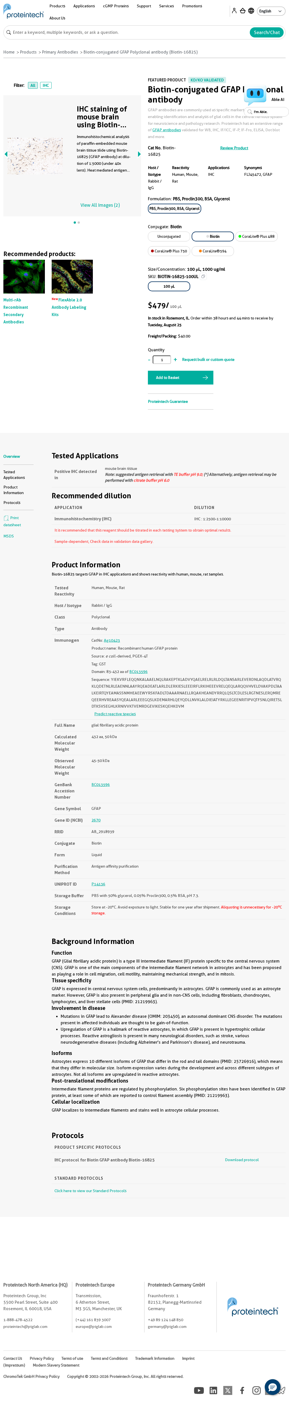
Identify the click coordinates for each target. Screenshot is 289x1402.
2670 (95, 820)
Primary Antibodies (60, 52)
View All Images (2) (100, 205)
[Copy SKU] (203, 276)
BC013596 (138, 671)
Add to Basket (167, 377)
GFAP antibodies (166, 130)
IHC (46, 85)
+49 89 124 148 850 (165, 1319)
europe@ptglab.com (94, 1326)
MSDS (8, 536)
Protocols (11, 502)
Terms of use (72, 1358)
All (32, 85)
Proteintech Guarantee (168, 401)
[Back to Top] (255, 1387)
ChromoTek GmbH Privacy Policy (31, 1376)
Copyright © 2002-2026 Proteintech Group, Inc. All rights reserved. (125, 1376)
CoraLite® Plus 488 (258, 236)
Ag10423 (112, 640)
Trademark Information (154, 1358)
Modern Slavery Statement (56, 1365)
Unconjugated (169, 236)
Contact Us (12, 1358)
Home (9, 52)
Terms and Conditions (109, 1358)
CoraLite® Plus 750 (170, 251)
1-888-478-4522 (17, 1319)
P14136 (98, 884)
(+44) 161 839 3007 (93, 1319)
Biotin (214, 236)
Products (28, 52)
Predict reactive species (115, 714)
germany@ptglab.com (167, 1326)
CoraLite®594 (214, 251)
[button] (273, 1387)
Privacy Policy (42, 1358)
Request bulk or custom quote (208, 359)
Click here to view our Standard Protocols (90, 1190)
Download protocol (242, 1159)
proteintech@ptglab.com (25, 1326)
